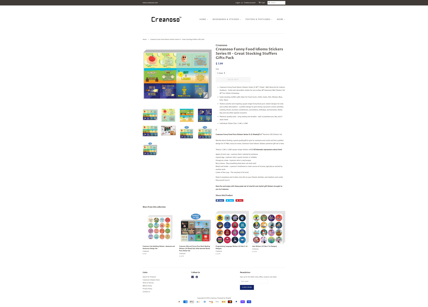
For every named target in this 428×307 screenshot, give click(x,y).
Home (203, 19)
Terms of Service (148, 283)
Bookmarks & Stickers (226, 19)
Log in (238, 3)
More (280, 19)
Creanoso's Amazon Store (151, 280)
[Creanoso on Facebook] (192, 277)
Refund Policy (147, 286)
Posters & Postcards (258, 19)
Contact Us (146, 292)
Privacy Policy (147, 289)
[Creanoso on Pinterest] (196, 277)
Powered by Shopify (224, 298)
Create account (250, 3)
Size (217, 69)
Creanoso (213, 298)
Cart (263, 3)
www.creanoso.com (150, 3)
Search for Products (149, 277)
